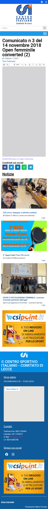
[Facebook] (42, 2)
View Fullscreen (8, 61)
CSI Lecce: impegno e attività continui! (20, 213)
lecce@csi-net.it (16, 437)
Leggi (43, 218)
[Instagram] (46, 2)
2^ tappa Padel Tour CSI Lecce (16, 255)
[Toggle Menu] (45, 33)
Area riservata (7, 502)
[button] (5, 167)
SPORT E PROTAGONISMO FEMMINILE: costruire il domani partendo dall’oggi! (23, 299)
